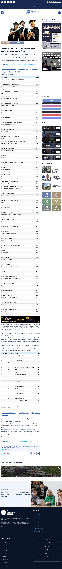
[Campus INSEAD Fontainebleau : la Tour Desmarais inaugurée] (46, 186)
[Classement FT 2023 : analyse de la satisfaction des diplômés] (31, 453)
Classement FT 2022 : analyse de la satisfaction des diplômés (18, 441)
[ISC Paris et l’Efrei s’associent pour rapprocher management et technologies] (46, 169)
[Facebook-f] (48, 2)
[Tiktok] (58, 2)
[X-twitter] (50, 2)
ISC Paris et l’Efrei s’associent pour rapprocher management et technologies (22, 6)
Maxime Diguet (4, 45)
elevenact (59, 566)
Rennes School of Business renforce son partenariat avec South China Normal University (56, 178)
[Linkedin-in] (54, 2)
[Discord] (60, 2)
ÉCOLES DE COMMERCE (17, 42)
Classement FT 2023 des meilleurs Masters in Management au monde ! (20, 64)
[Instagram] (52, 2)
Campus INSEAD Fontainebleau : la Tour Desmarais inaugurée (56, 186)
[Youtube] (56, 2)
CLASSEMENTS (5, 42)
